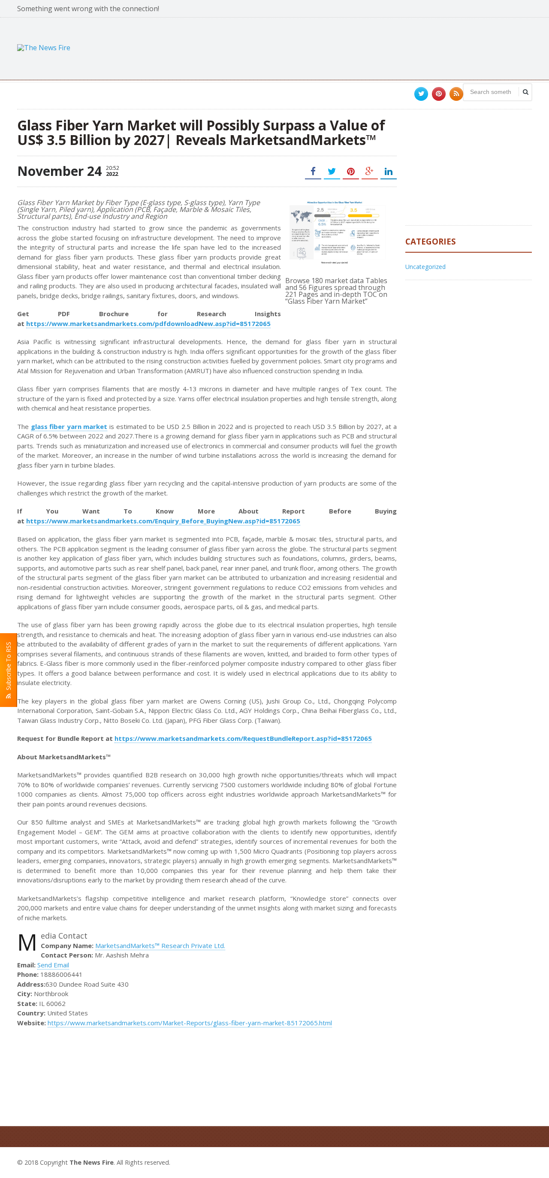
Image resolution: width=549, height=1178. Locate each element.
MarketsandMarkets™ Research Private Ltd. (160, 945)
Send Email (53, 965)
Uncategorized (425, 267)
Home (522, 1161)
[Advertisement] (376, 47)
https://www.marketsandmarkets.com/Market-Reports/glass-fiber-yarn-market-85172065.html (190, 1022)
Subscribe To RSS (8, 668)
